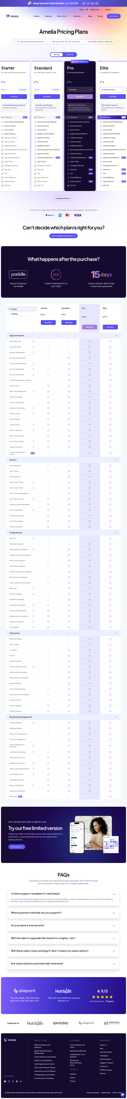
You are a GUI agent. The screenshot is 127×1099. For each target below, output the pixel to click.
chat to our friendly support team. (75, 884)
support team (27, 899)
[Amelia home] (12, 16)
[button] (63, 894)
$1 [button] (3, 82)
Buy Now (48, 322)
